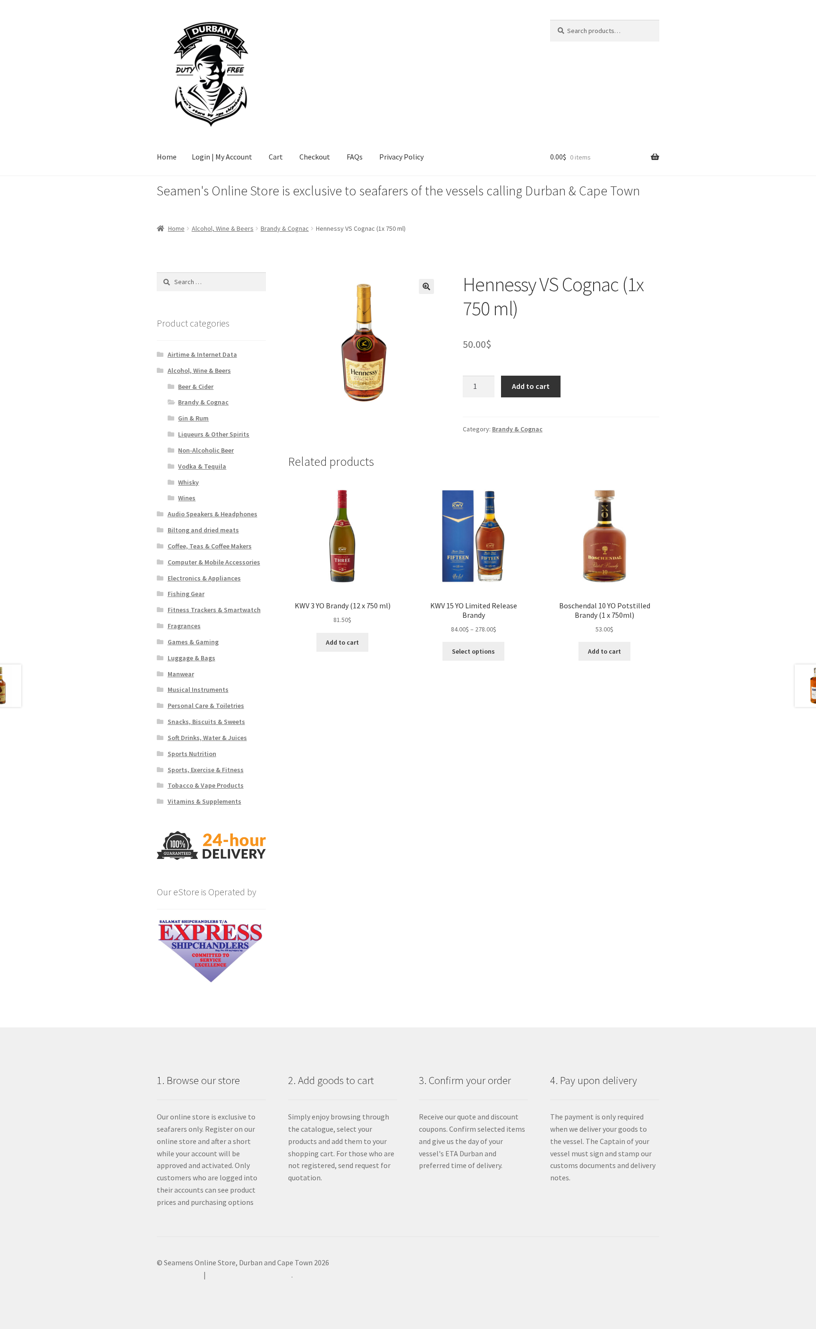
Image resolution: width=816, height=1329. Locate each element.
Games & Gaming (193, 642)
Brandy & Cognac (285, 228)
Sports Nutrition (192, 753)
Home (167, 156)
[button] (426, 286)
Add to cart (531, 386)
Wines (187, 498)
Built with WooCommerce (249, 1274)
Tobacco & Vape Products (206, 785)
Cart (276, 156)
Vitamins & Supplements (204, 801)
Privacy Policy (401, 156)
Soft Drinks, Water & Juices (207, 737)
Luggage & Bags (191, 658)
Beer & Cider (195, 386)
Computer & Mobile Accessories (214, 562)
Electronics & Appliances (204, 578)
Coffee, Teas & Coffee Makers (210, 546)
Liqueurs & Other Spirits (213, 434)
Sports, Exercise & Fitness (206, 769)
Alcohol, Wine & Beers (223, 228)
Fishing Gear (186, 593)
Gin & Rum (193, 418)
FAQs (355, 156)
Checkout (314, 156)
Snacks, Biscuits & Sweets (206, 721)
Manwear (181, 674)
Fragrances (184, 626)
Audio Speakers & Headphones (212, 514)
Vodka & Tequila (202, 466)
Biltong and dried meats (203, 530)
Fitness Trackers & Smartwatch (214, 610)
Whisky (188, 482)
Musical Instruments (198, 689)
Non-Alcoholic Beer (206, 450)
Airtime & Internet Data (202, 354)
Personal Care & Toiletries (206, 705)
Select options (473, 651)
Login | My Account (222, 156)
